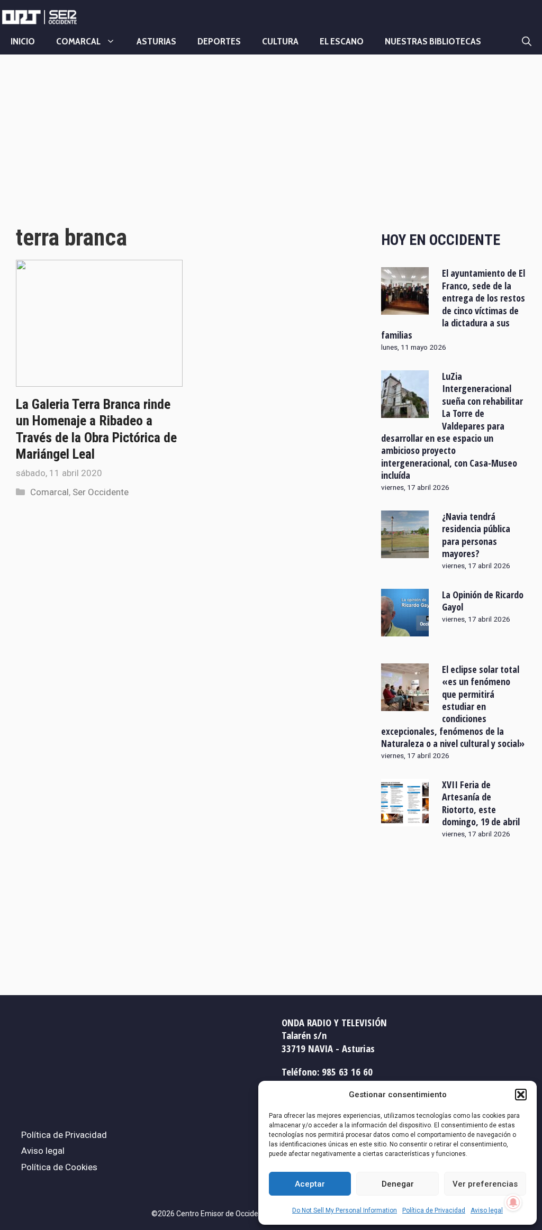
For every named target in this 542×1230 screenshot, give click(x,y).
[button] (521, 1094)
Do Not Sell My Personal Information (344, 1210)
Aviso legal (487, 1210)
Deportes (219, 41)
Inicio (23, 41)
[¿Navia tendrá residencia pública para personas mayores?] (405, 550)
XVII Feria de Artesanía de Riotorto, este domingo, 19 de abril (481, 803)
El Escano (342, 41)
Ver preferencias (485, 1184)
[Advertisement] (186, 150)
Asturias (156, 41)
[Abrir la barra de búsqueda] (526, 41)
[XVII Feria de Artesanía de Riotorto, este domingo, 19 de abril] (405, 819)
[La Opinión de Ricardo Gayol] (405, 629)
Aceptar (310, 1184)
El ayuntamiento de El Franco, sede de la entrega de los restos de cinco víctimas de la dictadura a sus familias (453, 304)
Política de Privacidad (433, 1210)
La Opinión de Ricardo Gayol (482, 600)
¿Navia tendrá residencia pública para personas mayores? (476, 535)
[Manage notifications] (513, 1202)
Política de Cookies (59, 1167)
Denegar (398, 1184)
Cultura (280, 41)
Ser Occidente (101, 492)
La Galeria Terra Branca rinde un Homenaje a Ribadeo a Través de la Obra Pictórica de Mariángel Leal (96, 429)
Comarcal (78, 41)
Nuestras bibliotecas (433, 41)
